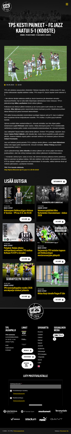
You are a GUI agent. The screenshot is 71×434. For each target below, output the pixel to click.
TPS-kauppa (42, 354)
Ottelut (40, 337)
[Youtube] (56, 335)
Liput (39, 362)
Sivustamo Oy (64, 431)
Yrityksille (41, 357)
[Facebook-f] (59, 335)
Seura (40, 360)
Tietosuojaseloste (18, 431)
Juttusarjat (41, 351)
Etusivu (22, 35)
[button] (66, 4)
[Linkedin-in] (61, 335)
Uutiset (40, 335)
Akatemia (41, 348)
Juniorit (40, 346)
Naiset (40, 343)
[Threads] (62, 335)
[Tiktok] (57, 335)
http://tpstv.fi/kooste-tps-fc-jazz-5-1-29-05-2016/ (21, 170)
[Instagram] (54, 335)
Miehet (40, 340)
